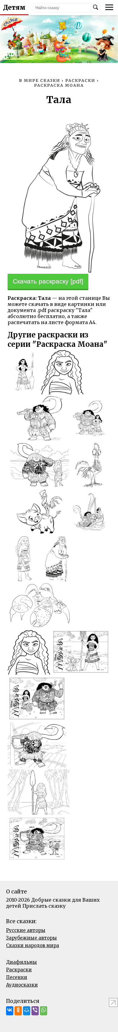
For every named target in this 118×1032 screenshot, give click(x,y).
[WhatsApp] (43, 1010)
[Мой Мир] (26, 1010)
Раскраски (19, 970)
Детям (14, 8)
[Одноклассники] (18, 1010)
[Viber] (35, 1010)
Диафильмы (21, 962)
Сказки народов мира (32, 945)
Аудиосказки (22, 985)
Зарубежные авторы (31, 938)
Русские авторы (25, 930)
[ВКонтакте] (9, 1010)
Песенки (16, 977)
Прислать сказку (44, 906)
